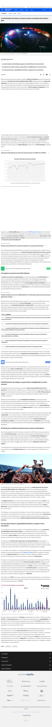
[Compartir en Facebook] (50, 74)
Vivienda (19, 13)
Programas (4, 657)
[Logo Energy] (26, 691)
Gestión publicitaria (45, 706)
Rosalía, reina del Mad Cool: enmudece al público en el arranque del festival (22, 246)
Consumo (10, 13)
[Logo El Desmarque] (26, 686)
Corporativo (4, 661)
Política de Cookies (37, 706)
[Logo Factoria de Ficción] (42, 686)
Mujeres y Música (28, 552)
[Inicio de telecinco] (1, 10)
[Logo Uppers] (10, 695)
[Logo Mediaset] (26, 675)
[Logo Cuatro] (42, 681)
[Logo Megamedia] (27, 715)
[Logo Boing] (10, 691)
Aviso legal (4, 706)
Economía (3, 13)
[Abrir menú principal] (50, 10)
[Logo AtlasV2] (10, 700)
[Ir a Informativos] (8, 10)
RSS (49, 706)
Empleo (14, 13)
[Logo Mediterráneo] (42, 700)
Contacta (26, 708)
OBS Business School (35, 232)
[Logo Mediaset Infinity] (10, 681)
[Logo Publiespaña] (26, 700)
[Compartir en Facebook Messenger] (47, 74)
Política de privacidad (19, 706)
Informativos (8, 646)
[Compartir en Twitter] (44, 74)
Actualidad (4, 654)
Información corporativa (10, 706)
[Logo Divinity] (10, 686)
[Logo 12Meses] (42, 696)
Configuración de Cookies (29, 706)
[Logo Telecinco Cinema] (26, 695)
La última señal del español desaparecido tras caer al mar (13, 7)
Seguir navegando (6, 665)
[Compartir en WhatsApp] (41, 74)
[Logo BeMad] (42, 691)
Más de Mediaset (6, 668)
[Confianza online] (26, 722)
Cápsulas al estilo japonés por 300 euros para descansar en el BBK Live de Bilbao (23, 153)
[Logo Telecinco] (26, 681)
